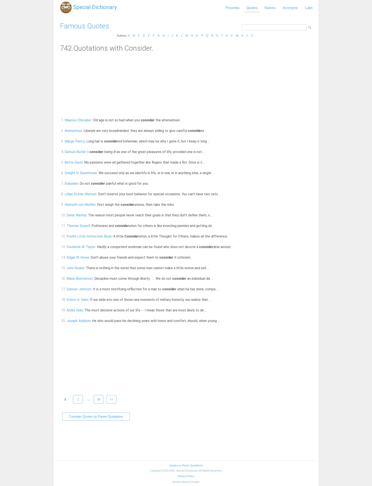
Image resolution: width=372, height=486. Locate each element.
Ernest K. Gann (77, 300)
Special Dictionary (95, 7)
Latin (309, 8)
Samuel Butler (75, 152)
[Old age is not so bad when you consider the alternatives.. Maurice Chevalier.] (182, 120)
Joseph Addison (79, 321)
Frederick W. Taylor (81, 247)
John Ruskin (75, 268)
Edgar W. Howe (78, 257)
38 (98, 399)
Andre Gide (75, 310)
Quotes (251, 8)
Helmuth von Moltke (80, 205)
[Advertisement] (186, 85)
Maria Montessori (80, 279)
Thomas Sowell (78, 226)
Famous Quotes (84, 26)
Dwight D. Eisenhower (81, 173)
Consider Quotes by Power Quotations (96, 416)
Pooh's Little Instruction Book (89, 236)
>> (111, 399)
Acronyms (290, 8)
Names (270, 8)
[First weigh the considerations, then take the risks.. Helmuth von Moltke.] (177, 205)
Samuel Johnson (79, 289)
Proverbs (232, 8)
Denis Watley (77, 215)
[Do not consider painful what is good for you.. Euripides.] (151, 183)
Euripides (71, 183)
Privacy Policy (186, 476)
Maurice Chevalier (78, 120)
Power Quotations (192, 465)
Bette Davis (74, 162)
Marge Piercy (75, 141)
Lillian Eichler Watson (80, 194)
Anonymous (73, 131)
